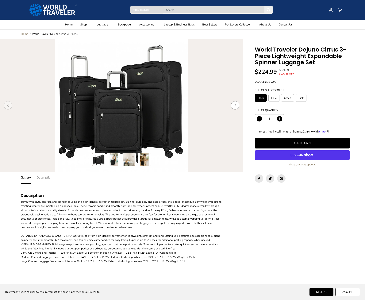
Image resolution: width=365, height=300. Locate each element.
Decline (321, 292)
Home (69, 24)
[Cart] (340, 10)
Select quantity (266, 110)
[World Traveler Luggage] (53, 10)
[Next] (235, 105)
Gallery (26, 177)
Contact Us (286, 24)
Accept (347, 292)
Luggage (103, 24)
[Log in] (331, 10)
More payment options (302, 164)
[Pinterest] (281, 178)
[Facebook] (259, 178)
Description (44, 177)
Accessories (147, 24)
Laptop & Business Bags (179, 24)
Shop (84, 24)
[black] (121, 105)
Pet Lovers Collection (238, 24)
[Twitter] (270, 178)
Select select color (269, 90)
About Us (265, 24)
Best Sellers (209, 24)
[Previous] (8, 105)
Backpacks (125, 24)
